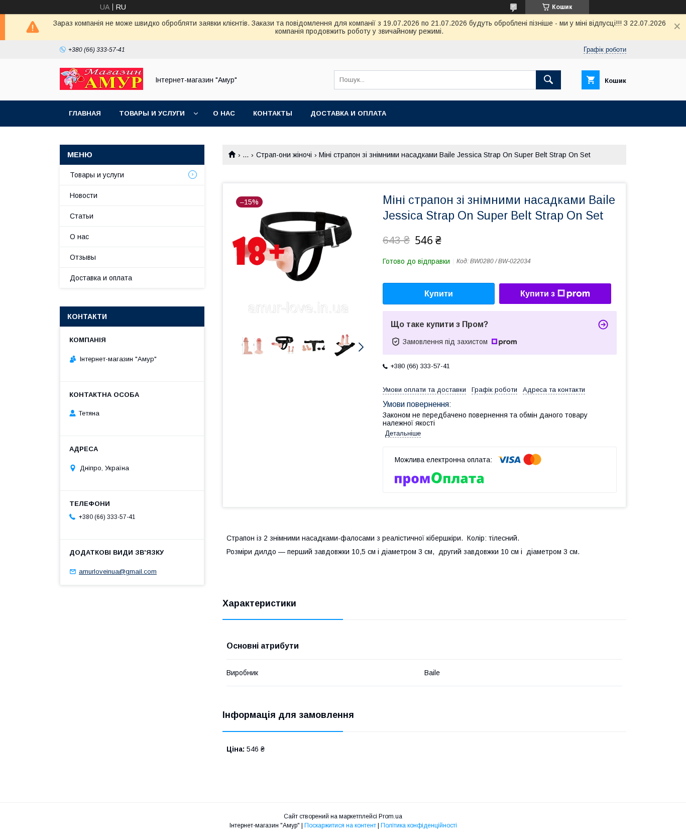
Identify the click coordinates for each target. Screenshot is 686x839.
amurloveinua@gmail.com (118, 571)
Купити (438, 293)
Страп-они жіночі (284, 155)
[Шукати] (548, 79)
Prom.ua (390, 816)
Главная (85, 113)
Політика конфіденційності (419, 825)
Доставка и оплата (348, 113)
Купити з (537, 293)
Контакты (272, 113)
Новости (83, 195)
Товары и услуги (152, 113)
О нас (224, 113)
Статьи (81, 216)
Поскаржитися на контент (340, 825)
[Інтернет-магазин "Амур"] (101, 87)
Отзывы (83, 257)
